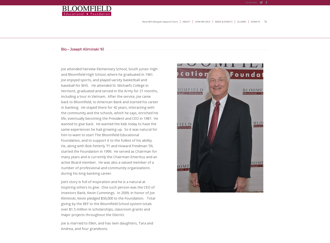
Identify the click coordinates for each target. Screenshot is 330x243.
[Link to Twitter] (261, 2)
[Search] (265, 21)
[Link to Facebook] (266, 2)
